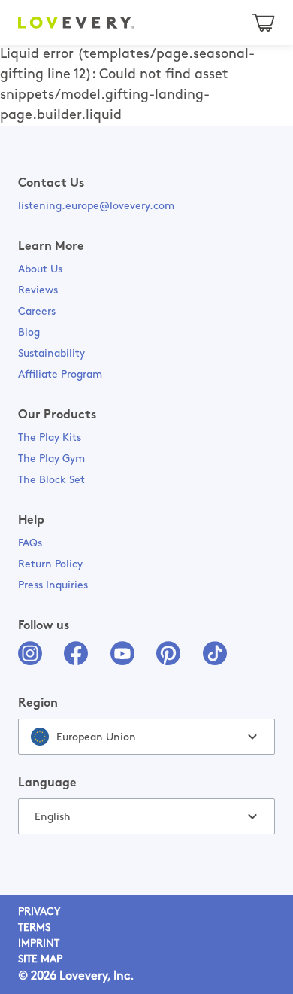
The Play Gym (51, 459)
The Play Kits (49, 438)
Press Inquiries (53, 585)
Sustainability (51, 354)
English (53, 817)
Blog (29, 333)
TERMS (34, 928)
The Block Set (51, 480)
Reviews (38, 290)
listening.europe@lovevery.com (96, 206)
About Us (40, 269)
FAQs (30, 543)
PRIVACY (39, 912)
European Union (96, 737)
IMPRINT (38, 944)
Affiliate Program (60, 375)
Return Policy (50, 564)
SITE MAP (40, 959)
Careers (37, 312)
